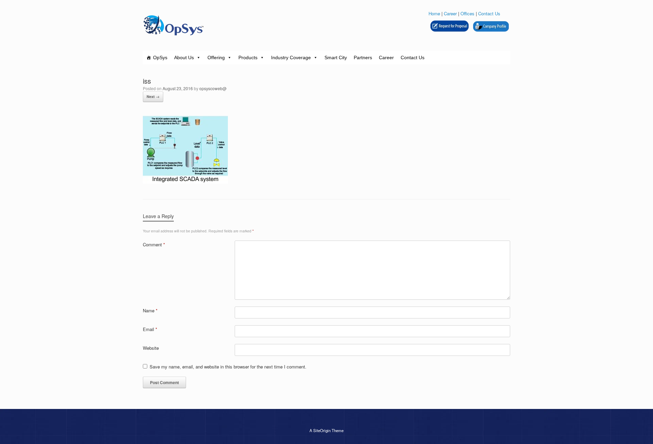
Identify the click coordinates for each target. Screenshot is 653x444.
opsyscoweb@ (213, 88)
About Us (184, 57)
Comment (154, 244)
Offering (216, 57)
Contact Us (489, 13)
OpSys (160, 57)
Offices (467, 13)
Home (434, 13)
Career (450, 13)
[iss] (185, 182)
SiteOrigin (322, 430)
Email (150, 329)
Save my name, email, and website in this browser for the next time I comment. (228, 366)
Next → (153, 96)
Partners (363, 57)
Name (150, 310)
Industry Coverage (291, 57)
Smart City (335, 57)
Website (151, 348)
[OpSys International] (173, 25)
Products (247, 57)
